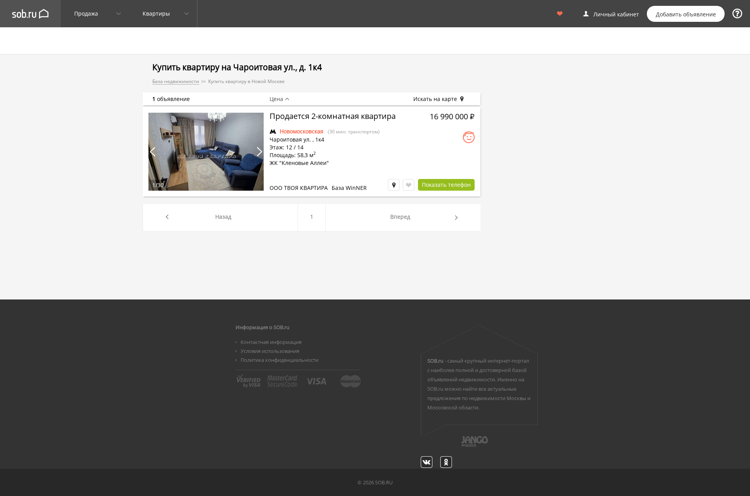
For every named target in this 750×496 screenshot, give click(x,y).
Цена (276, 99)
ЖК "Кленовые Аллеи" (299, 163)
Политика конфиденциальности (279, 359)
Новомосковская (301, 131)
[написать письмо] (459, 445)
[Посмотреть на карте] (394, 185)
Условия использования (270, 350)
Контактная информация (271, 341)
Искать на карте (435, 99)
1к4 (319, 139)
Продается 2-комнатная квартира (333, 117)
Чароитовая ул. (290, 139)
